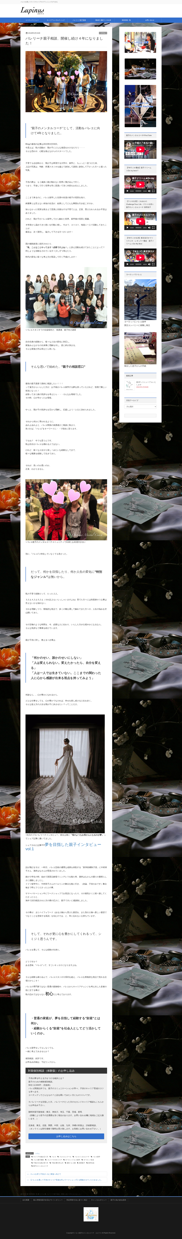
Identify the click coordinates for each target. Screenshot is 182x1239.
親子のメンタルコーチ (40, 1166)
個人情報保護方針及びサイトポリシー (48, 1200)
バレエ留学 (96, 1157)
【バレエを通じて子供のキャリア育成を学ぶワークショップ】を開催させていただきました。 (66, 1180)
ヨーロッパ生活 (88, 1160)
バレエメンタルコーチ (82, 1157)
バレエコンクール (65, 1157)
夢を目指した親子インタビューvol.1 (63, 846)
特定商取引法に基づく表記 (76, 1200)
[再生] (127, 191)
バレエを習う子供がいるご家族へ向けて (45, 1174)
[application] (140, 184)
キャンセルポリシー (99, 1200)
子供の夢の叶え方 (57, 1163)
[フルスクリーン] (153, 191)
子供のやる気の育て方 (40, 1163)
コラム (103, 33)
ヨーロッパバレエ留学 (72, 1160)
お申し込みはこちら (66, 1136)
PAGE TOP (175, 1199)
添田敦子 (82, 1163)
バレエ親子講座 (38, 1160)
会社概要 (25, 1200)
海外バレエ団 (71, 1163)
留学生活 (91, 1163)
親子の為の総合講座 (118, 1200)
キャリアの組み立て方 (40, 1157)
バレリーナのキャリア (54, 1160)
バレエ (54, 1157)
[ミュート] (149, 191)
